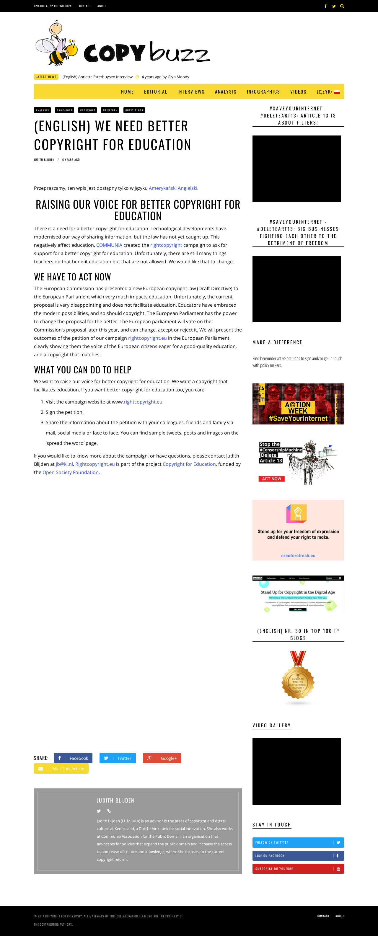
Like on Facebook (270, 855)
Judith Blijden (44, 159)
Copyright (87, 110)
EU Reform (110, 110)
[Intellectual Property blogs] (298, 678)
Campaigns (65, 110)
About (101, 6)
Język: (325, 91)
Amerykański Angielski (173, 188)
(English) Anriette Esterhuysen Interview (98, 76)
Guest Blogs (135, 110)
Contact (85, 6)
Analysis (226, 91)
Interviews (191, 91)
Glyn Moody (178, 76)
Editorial (155, 91)
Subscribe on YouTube (274, 868)
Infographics (263, 91)
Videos (298, 91)
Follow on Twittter (272, 842)
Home (127, 91)
